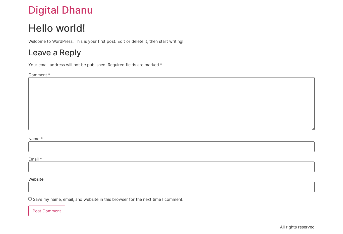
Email (35, 159)
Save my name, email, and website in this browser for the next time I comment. (108, 199)
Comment (39, 75)
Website (35, 179)
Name (35, 139)
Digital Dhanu (60, 10)
